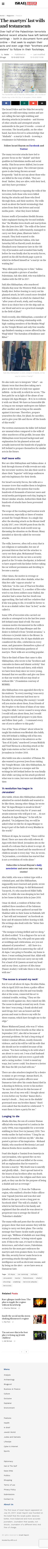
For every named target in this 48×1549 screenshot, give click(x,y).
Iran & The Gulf (10, 1466)
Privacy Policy (10, 1489)
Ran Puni (7, 1322)
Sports (7, 1451)
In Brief (7, 1427)
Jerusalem (7, 1278)
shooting (6, 1282)
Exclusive (8, 1398)
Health (6, 1423)
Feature (19, 16)
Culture (7, 1394)
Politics (7, 1475)
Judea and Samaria (12, 1437)
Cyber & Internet (11, 1446)
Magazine (10, 16)
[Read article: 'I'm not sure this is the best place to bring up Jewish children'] (39, 1335)
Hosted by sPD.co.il (9, 1540)
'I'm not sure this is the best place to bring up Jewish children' (15, 1335)
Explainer (8, 1403)
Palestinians (28, 1278)
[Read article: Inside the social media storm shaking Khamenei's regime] (39, 1319)
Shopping (8, 1480)
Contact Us (8, 1499)
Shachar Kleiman (10, 1308)
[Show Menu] (3, 4)
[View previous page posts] (22, 1352)
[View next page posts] (26, 1352)
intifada (34, 1274)
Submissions (9, 1494)
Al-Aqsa (11, 1274)
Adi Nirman (8, 1341)
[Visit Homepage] (26, 3)
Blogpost (8, 1384)
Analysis (7, 1375)
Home (2, 16)
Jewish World (9, 1432)
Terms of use (9, 1485)
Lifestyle (7, 1442)
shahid (39, 1278)
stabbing (16, 1282)
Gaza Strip (8, 1471)
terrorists (7, 1286)
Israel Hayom (24, 1535)
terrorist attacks (30, 1282)
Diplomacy (9, 1461)
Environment (9, 1408)
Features (7, 1418)
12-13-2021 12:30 (17, 57)
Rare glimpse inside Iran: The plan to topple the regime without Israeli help (16, 1302)
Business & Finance (12, 1389)
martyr (17, 1278)
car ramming (23, 1274)
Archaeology (9, 1380)
